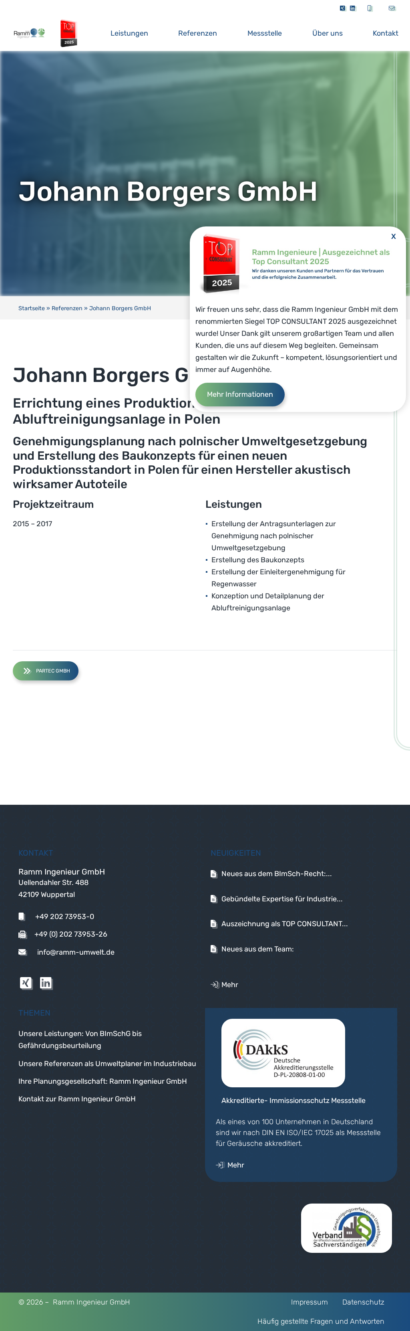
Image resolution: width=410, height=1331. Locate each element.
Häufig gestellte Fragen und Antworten (320, 1321)
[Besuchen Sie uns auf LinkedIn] (354, 8)
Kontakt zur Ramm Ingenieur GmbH (77, 1099)
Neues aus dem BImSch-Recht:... (276, 873)
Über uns (327, 33)
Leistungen (129, 33)
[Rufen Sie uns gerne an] (371, 8)
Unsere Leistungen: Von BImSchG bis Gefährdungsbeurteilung (80, 1039)
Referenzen (197, 33)
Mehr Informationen (240, 394)
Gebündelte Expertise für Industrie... (282, 899)
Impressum (309, 1302)
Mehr (229, 984)
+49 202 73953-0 (64, 916)
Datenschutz (363, 1302)
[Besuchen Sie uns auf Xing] (343, 8)
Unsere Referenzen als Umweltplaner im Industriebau (107, 1063)
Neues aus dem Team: (257, 949)
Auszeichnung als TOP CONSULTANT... (284, 923)
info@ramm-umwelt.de (75, 952)
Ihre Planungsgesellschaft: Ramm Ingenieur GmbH (102, 1081)
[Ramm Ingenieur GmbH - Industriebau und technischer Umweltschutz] (37, 33)
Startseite (31, 308)
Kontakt (385, 33)
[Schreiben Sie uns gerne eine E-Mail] (389, 8)
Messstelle (264, 33)
